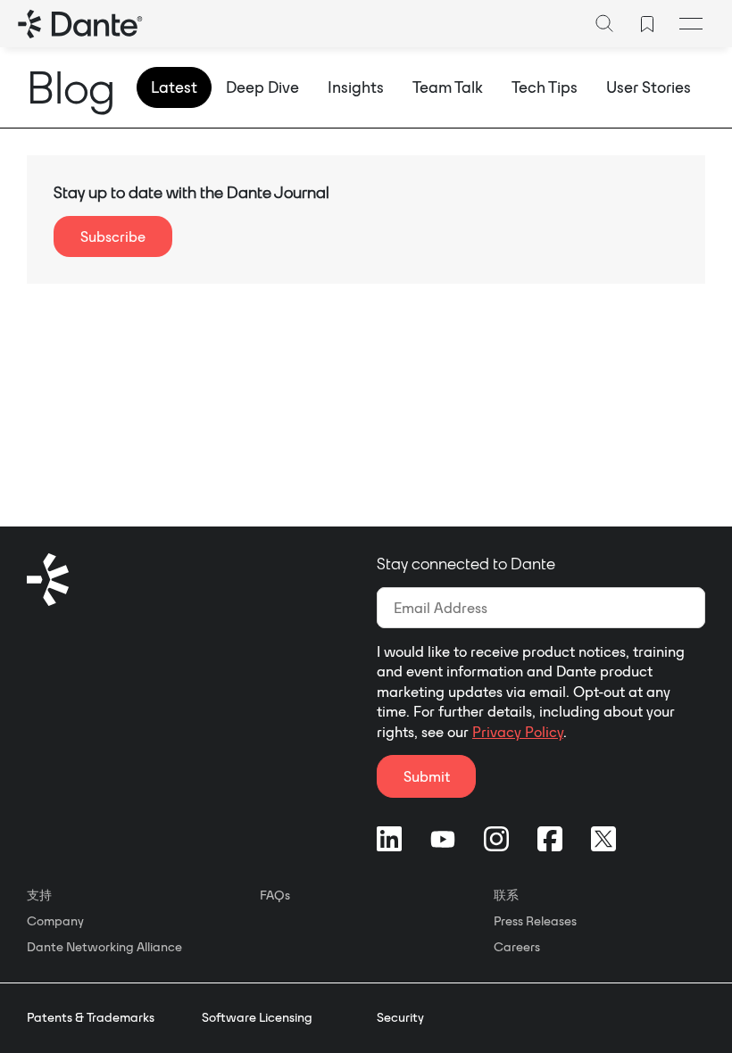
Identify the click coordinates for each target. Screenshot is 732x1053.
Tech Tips (545, 86)
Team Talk (447, 86)
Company (55, 921)
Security (400, 1017)
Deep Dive (262, 86)
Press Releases (535, 921)
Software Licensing (257, 1017)
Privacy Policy (517, 732)
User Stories (648, 86)
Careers (517, 947)
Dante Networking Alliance (104, 947)
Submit (426, 776)
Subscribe (113, 236)
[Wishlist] (647, 24)
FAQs (275, 895)
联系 (506, 895)
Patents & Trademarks (90, 1017)
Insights (356, 86)
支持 (39, 895)
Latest (174, 86)
